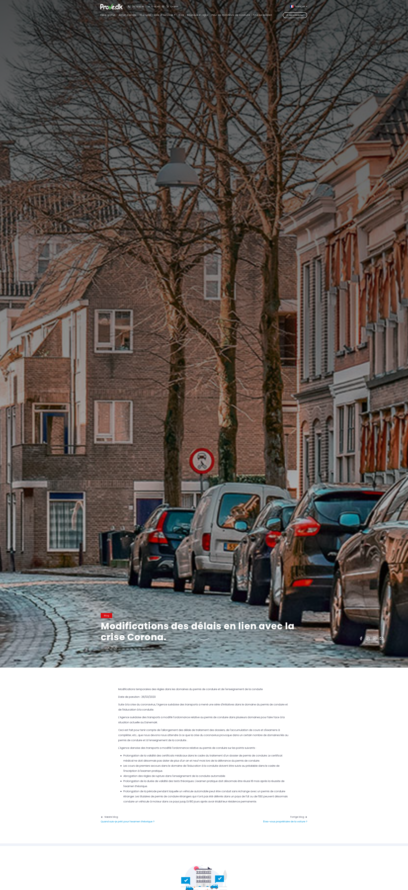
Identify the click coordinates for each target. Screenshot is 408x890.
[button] (165, 15)
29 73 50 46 (137, 6)
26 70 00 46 (153, 6)
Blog (106, 615)
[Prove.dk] (112, 6)
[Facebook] (361, 638)
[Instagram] (375, 638)
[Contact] (163, 6)
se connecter (296, 15)
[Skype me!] (368, 638)
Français (299, 6)
